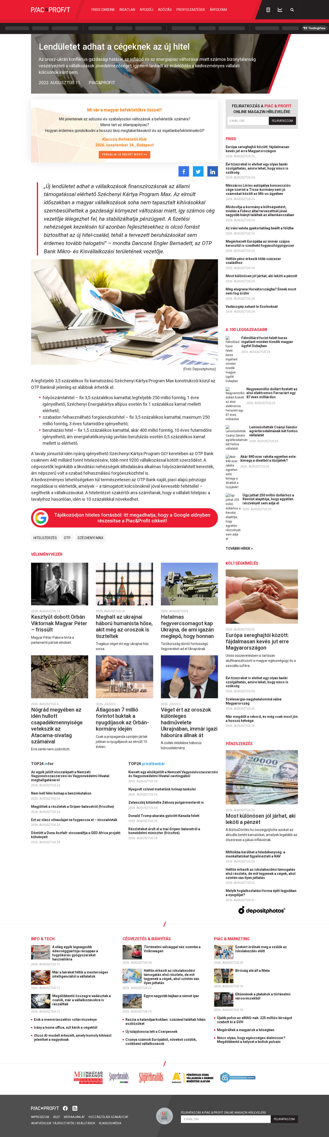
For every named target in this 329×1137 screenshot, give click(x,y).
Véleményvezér (46, 554)
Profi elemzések (191, 10)
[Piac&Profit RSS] (74, 1107)
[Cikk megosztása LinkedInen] (212, 171)
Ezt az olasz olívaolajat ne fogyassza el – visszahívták (74, 820)
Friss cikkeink (103, 10)
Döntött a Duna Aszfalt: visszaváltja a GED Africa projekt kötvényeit (75, 835)
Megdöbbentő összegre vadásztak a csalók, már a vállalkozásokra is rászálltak (81, 1000)
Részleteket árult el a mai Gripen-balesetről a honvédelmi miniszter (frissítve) (164, 831)
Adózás (165, 10)
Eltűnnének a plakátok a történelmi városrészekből (262, 996)
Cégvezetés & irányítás (147, 939)
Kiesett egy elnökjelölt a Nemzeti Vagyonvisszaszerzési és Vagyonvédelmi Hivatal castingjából (173, 774)
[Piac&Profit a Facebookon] (66, 1107)
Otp (67, 538)
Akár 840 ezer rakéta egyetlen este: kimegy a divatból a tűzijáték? (268, 459)
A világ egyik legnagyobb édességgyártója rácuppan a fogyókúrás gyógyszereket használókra (75, 953)
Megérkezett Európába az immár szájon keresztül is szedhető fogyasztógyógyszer (260, 243)
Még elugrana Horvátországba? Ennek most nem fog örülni (261, 291)
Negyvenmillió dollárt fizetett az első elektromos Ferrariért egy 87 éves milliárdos (271, 393)
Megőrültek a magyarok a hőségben (245, 1030)
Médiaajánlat (74, 1117)
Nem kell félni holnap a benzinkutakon (61, 793)
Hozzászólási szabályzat (108, 1117)
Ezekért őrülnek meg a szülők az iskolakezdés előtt (261, 949)
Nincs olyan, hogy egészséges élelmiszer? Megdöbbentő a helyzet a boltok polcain (251, 1040)
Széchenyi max (90, 538)
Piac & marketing (232, 939)
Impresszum (40, 1117)
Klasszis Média (110, 1123)
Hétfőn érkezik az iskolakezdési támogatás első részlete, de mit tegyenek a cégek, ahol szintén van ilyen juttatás (261, 874)
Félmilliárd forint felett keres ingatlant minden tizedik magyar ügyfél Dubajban (267, 342)
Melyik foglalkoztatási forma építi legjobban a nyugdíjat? (261, 893)
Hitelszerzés (45, 538)
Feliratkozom (282, 121)
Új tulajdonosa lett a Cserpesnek (151, 1032)
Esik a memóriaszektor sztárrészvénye (65, 1019)
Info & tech (42, 939)
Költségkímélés (242, 563)
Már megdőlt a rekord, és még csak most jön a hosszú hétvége (262, 719)
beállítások (86, 1123)
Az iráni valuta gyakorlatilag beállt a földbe (260, 228)
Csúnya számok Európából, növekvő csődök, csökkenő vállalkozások (161, 1042)
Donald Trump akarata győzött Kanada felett (164, 816)
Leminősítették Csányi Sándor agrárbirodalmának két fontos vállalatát (273, 431)
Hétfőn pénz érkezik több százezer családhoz (253, 261)
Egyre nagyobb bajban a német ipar (172, 996)
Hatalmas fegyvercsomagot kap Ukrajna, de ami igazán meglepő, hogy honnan (188, 626)
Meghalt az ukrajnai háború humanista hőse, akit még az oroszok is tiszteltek (124, 626)
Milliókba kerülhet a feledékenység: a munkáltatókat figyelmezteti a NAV (255, 854)
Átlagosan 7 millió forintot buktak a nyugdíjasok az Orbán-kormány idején (122, 719)
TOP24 (42, 763)
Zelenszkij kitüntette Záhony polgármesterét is (166, 802)
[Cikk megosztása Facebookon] (183, 171)
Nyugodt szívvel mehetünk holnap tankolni (162, 789)
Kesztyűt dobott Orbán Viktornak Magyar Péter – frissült (59, 623)
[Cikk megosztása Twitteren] (198, 171)
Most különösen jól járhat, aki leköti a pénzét (262, 276)
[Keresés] (292, 9)
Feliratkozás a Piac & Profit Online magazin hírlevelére (223, 1112)
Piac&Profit (102, 82)
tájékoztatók (63, 1123)
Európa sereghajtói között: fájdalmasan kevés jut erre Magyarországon (257, 149)
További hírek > (239, 548)
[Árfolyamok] (280, 10)
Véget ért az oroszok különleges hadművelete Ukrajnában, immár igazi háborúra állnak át (189, 722)
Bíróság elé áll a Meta (252, 971)
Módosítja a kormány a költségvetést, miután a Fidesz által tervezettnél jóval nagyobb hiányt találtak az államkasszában (260, 211)
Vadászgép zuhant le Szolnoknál (252, 306)
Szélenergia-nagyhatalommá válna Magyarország (254, 701)
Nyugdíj (146, 10)
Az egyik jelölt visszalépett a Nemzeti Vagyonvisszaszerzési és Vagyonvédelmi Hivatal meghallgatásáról (70, 776)
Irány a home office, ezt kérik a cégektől (65, 1027)
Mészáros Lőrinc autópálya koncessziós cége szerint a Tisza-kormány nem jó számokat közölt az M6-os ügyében (258, 190)
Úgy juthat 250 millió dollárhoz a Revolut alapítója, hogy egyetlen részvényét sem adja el (268, 499)
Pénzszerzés (239, 743)
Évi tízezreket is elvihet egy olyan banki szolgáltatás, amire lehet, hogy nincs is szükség (257, 168)
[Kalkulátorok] (268, 9)
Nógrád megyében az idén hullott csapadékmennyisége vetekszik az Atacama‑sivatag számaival (57, 726)
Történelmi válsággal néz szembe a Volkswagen (172, 949)
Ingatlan (127, 10)
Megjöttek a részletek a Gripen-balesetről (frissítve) (73, 806)
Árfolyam (218, 10)
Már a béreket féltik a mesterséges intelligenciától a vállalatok (80, 974)
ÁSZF (56, 1117)
